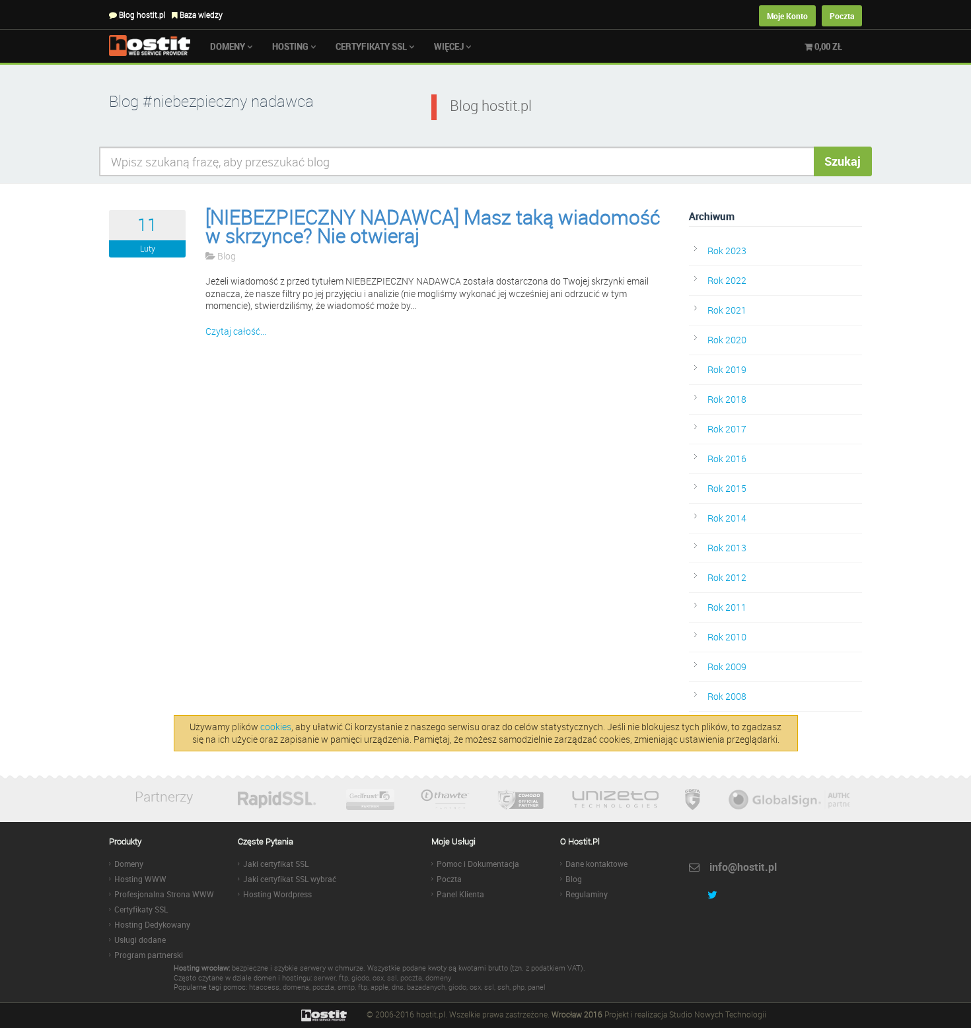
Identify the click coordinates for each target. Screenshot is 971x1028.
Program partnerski (148, 954)
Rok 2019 (726, 369)
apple (379, 987)
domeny (438, 977)
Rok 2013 (726, 547)
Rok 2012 (726, 577)
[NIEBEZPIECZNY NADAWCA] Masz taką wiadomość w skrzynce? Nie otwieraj (433, 226)
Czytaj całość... (235, 331)
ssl (392, 977)
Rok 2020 (726, 339)
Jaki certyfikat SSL (275, 863)
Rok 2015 (726, 488)
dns (398, 987)
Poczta (842, 16)
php (518, 987)
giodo (360, 977)
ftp (343, 977)
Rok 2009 (726, 666)
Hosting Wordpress (277, 894)
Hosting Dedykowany (152, 924)
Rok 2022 (726, 280)
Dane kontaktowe (596, 863)
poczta (411, 977)
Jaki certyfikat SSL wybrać (289, 879)
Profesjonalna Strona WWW (164, 894)
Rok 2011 (726, 607)
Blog (225, 256)
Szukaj (842, 161)
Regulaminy (586, 894)
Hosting (291, 46)
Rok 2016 (726, 458)
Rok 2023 (726, 250)
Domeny (228, 46)
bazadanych (426, 987)
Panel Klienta (460, 894)
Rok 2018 (726, 399)
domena (296, 987)
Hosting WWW (140, 879)
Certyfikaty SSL (372, 46)
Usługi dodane (140, 939)
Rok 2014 (726, 518)
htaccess (264, 987)
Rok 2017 (726, 429)
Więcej (450, 46)
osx (378, 977)
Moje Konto (787, 16)
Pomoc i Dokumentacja (478, 863)
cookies (275, 726)
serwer (325, 977)
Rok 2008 (726, 696)
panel (537, 987)
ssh (503, 987)
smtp (346, 987)
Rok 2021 (726, 310)
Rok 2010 (726, 637)
